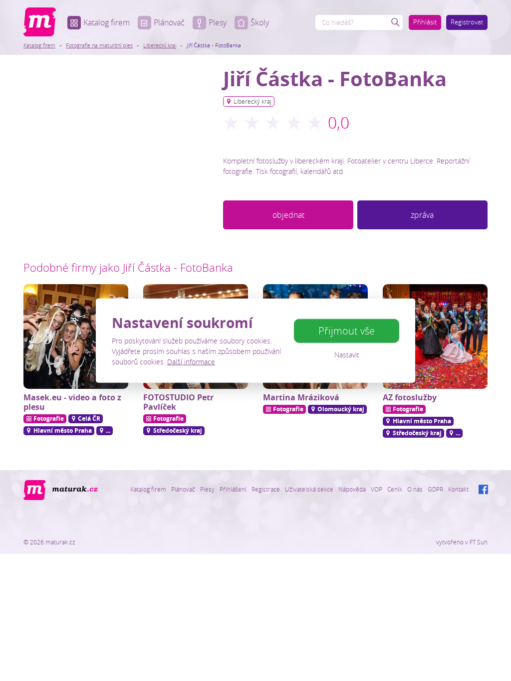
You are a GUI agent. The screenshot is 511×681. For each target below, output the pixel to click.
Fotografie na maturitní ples (99, 45)
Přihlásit (425, 21)
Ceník (394, 489)
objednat (288, 214)
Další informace (191, 361)
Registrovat (467, 21)
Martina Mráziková (301, 397)
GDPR (435, 489)
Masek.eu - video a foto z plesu (72, 402)
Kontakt (458, 489)
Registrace (266, 489)
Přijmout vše (346, 331)
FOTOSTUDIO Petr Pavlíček (178, 402)
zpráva (422, 214)
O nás (415, 489)
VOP (376, 489)
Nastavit (346, 354)
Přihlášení (233, 489)
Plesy (218, 22)
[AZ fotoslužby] (435, 336)
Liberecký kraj (159, 45)
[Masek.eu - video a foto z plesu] (75, 336)
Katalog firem (106, 22)
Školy (260, 22)
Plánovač (169, 22)
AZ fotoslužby (410, 397)
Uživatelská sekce (309, 489)
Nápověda (352, 489)
